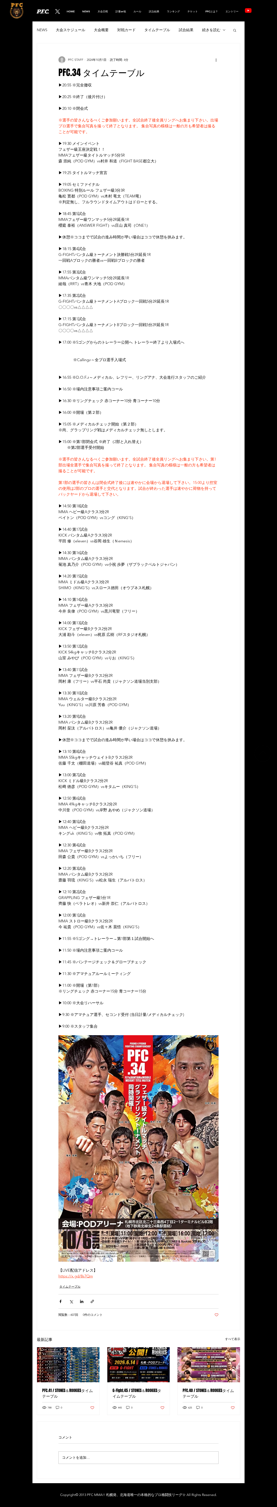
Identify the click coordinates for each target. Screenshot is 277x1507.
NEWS (42, 30)
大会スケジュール (70, 30)
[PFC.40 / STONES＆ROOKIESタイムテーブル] (208, 1364)
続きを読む (211, 30)
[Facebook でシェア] (60, 1301)
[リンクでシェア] (92, 1301)
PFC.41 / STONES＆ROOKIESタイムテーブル (67, 1393)
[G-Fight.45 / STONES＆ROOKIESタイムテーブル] (138, 1364)
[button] (173, 11)
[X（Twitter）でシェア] (71, 1301)
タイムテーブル (157, 30)
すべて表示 (232, 1339)
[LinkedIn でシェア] (82, 1301)
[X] (57, 11)
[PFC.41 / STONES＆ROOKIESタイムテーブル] (68, 1364)
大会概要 (101, 30)
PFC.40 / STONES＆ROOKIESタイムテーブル (208, 1393)
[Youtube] (248, 10)
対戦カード (126, 30)
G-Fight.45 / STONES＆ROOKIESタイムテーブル (137, 1393)
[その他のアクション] (216, 59)
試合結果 (186, 30)
